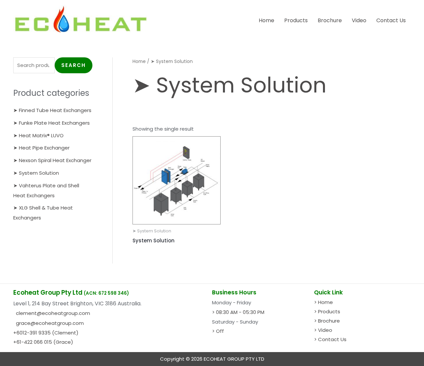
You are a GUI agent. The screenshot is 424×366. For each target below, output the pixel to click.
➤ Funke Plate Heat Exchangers (51, 122)
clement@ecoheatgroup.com (53, 313)
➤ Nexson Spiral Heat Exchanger (52, 160)
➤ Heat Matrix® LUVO (38, 135)
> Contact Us (330, 339)
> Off (218, 331)
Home (266, 20)
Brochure (330, 20)
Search (73, 65)
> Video (323, 330)
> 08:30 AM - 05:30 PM (238, 312)
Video (359, 20)
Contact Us (391, 20)
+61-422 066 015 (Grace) (43, 341)
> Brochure (327, 320)
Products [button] (296, 20)
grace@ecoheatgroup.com (50, 323)
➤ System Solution (36, 172)
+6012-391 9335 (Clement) (46, 332)
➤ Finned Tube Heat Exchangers (52, 110)
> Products (327, 311)
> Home (323, 302)
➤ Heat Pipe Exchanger (41, 147)
